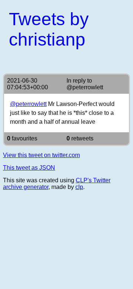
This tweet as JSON (29, 168)
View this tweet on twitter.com (41, 155)
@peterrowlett (84, 87)
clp (79, 187)
